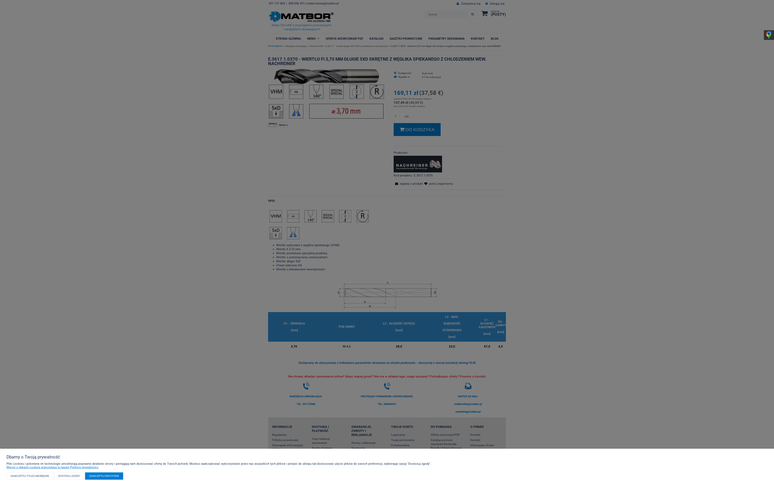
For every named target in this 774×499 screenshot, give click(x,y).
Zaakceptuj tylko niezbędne (29, 476)
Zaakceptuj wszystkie (104, 476)
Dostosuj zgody (69, 476)
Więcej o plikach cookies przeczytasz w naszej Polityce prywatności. (52, 467)
